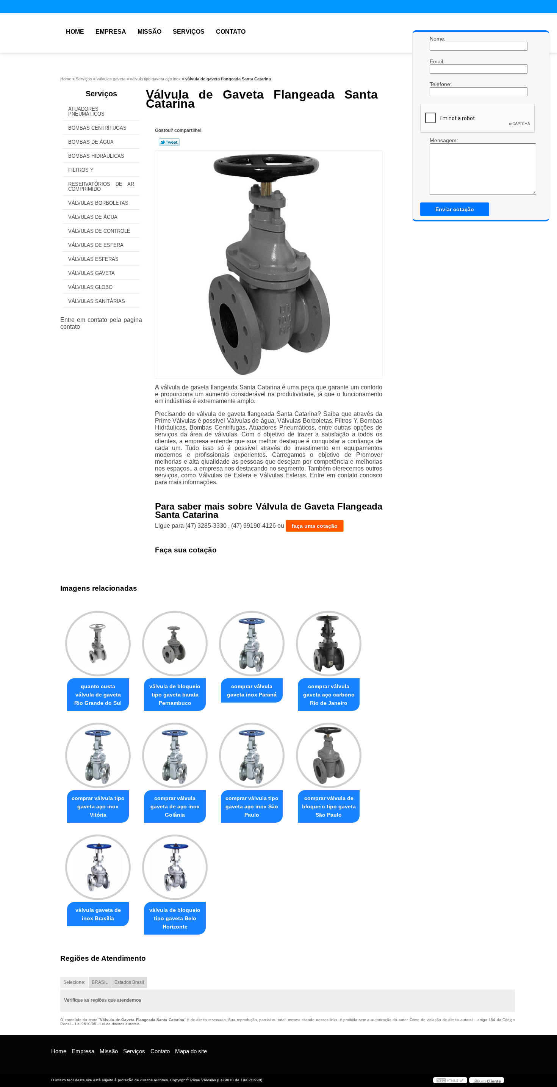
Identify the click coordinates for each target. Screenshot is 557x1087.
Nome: (437, 39)
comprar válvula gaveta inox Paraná (252, 690)
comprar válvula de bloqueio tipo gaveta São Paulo (329, 806)
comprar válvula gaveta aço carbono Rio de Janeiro (329, 694)
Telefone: (437, 84)
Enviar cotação (454, 209)
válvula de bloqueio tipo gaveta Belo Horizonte (174, 918)
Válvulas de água (92, 217)
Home (75, 31)
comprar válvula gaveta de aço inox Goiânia (175, 806)
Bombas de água (91, 142)
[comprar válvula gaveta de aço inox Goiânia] (175, 755)
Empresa (110, 31)
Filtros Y (81, 170)
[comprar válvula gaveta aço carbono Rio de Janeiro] (328, 643)
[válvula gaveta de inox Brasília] (98, 867)
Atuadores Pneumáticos (86, 111)
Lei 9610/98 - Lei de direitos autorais (107, 1024)
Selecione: (74, 982)
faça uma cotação (315, 526)
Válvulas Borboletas (98, 203)
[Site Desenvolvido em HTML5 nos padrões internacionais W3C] (450, 1080)
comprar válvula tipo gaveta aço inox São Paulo (251, 806)
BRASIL (100, 982)
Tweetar (169, 142)
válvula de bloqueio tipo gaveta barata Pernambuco (174, 694)
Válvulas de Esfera (96, 245)
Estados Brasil (129, 982)
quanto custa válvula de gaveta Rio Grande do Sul (98, 694)
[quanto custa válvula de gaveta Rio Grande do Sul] (98, 643)
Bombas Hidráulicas (96, 156)
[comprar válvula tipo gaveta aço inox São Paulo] (252, 755)
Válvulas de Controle (99, 231)
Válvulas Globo (90, 287)
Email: (437, 61)
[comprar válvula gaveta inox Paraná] (252, 643)
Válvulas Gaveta (91, 273)
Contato (231, 31)
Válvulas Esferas (93, 259)
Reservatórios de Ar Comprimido (101, 186)
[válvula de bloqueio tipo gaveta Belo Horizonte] (175, 867)
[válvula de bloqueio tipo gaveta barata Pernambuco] (175, 643)
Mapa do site (191, 1051)
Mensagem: (437, 140)
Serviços (189, 31)
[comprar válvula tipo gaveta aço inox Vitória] (98, 755)
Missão (149, 31)
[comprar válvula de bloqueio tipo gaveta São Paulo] (328, 755)
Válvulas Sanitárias (96, 301)
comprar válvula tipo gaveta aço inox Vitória (98, 806)
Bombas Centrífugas (97, 128)
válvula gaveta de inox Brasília (98, 914)
